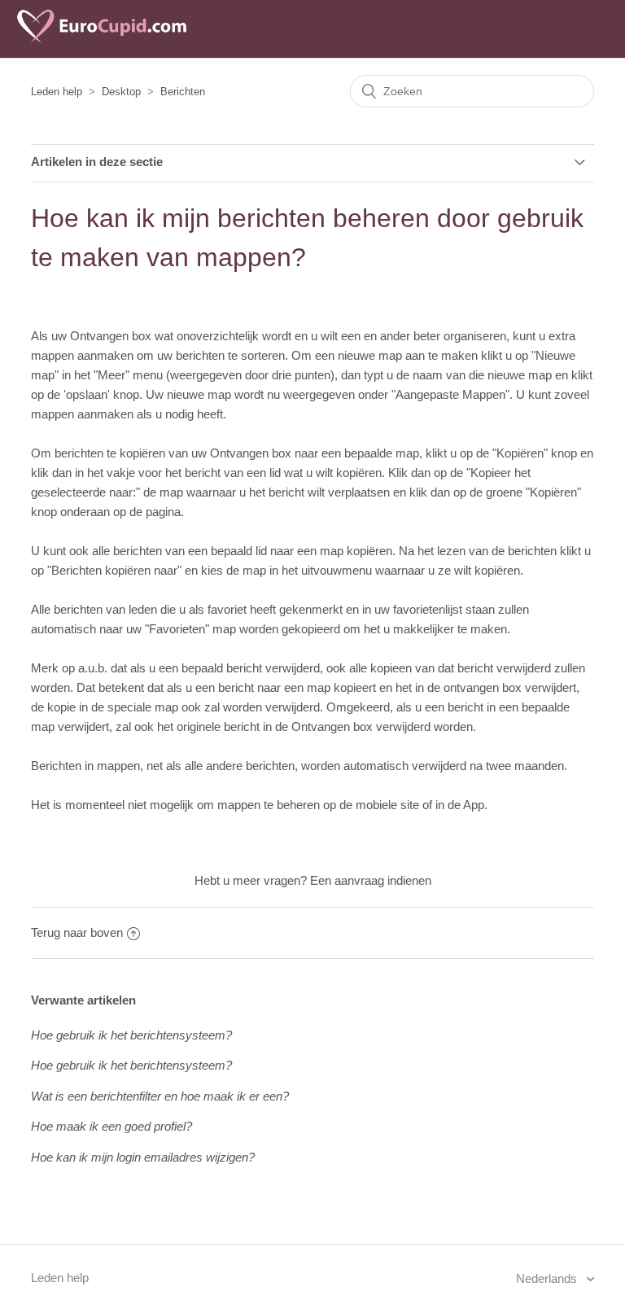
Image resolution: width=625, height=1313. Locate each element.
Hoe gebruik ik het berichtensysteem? (131, 1035)
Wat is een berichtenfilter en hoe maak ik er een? (160, 1096)
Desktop (121, 91)
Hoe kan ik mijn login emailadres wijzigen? (143, 1157)
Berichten (182, 91)
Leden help (56, 91)
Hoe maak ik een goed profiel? (111, 1126)
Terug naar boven (77, 932)
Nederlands (548, 1278)
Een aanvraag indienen (370, 880)
